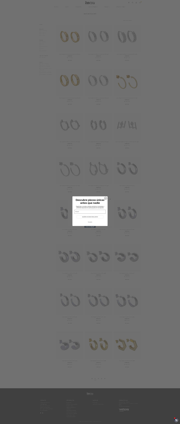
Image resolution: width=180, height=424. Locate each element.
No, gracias (90, 222)
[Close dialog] (105, 198)
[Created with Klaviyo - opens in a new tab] (90, 227)
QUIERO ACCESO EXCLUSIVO (90, 217)
